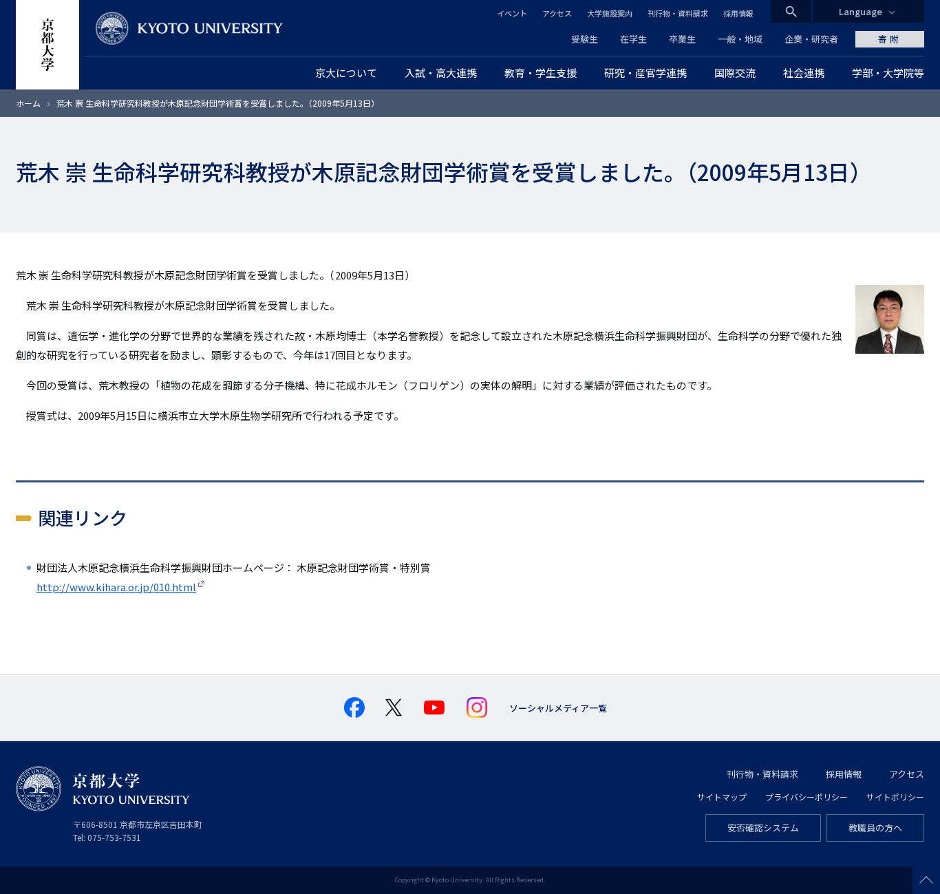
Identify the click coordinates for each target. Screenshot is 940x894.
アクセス (557, 13)
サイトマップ (722, 796)
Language (860, 11)
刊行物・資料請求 (678, 13)
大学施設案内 (609, 13)
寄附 (889, 38)
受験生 (584, 38)
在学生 (633, 38)
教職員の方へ (875, 827)
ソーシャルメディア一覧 (558, 707)
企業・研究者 (811, 38)
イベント (512, 13)
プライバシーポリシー (806, 796)
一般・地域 (740, 38)
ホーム (28, 103)
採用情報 (738, 13)
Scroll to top (926, 880)
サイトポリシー (895, 796)
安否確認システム (763, 827)
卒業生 (682, 38)
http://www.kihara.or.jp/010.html (116, 586)
